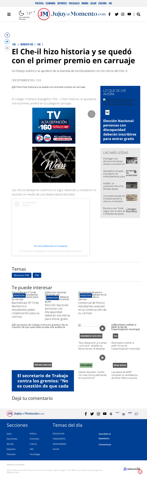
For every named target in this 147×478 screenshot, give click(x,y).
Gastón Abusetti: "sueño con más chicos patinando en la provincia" (92, 374)
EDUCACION (58, 433)
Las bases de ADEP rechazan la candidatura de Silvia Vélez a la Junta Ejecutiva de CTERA (124, 376)
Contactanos (105, 444)
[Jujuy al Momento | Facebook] (110, 14)
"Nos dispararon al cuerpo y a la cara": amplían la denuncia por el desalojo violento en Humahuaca (92, 347)
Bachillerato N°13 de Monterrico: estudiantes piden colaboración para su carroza (25, 309)
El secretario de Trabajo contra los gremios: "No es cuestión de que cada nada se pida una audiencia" (42, 386)
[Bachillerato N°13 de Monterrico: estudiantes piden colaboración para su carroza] (26, 299)
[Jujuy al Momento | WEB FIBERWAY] (123, 414)
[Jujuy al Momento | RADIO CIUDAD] (136, 414)
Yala (115, 336)
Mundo (85, 3)
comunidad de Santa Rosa (91, 336)
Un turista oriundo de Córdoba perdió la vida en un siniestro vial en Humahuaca (114, 200)
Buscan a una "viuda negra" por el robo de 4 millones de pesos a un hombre (114, 212)
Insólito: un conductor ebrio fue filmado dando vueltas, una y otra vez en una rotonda (114, 189)
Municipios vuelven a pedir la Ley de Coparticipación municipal (125, 345)
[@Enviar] (7, 48)
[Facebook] (7, 35)
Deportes (62, 3)
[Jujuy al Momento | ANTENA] (117, 414)
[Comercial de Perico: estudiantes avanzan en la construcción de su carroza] (92, 299)
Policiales (74, 3)
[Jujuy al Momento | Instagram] (123, 14)
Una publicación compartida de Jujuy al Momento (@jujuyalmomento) (50, 251)
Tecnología (35, 454)
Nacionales (12, 438)
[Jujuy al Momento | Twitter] (116, 14)
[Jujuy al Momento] (25, 415)
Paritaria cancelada (42, 365)
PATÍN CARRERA (86, 365)
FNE (110, 3)
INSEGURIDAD (59, 444)
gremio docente (120, 365)
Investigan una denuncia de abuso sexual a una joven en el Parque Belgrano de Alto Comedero (114, 164)
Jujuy (9, 433)
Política (39, 3)
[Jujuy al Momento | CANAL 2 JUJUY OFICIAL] (111, 414)
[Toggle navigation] (9, 14)
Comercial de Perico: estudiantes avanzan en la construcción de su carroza (92, 308)
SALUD (56, 449)
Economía (50, 3)
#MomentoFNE (19, 295)
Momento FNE (21, 275)
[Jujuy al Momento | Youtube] (129, 14)
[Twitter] (7, 41)
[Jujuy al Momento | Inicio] (137, 424)
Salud (93, 3)
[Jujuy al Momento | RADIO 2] (130, 414)
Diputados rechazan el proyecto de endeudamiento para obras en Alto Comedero (114, 176)
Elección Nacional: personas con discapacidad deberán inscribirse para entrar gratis (119, 129)
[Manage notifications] (140, 471)
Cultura (102, 3)
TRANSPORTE (59, 438)
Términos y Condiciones (16, 464)
